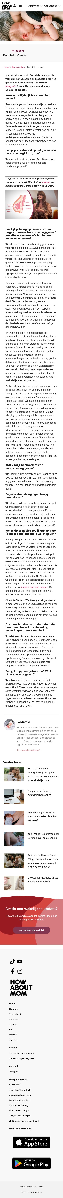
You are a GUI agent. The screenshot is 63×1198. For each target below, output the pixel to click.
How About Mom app (20, 1128)
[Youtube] (20, 961)
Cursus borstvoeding (19, 1100)
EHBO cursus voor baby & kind (24, 1120)
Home (7, 67)
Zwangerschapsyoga (20, 1095)
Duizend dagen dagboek (21, 1058)
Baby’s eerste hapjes (19, 1115)
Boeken (13, 1047)
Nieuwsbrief (15, 1014)
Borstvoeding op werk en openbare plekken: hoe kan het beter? (42, 816)
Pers (11, 1029)
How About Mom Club (20, 1090)
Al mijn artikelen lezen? (28, 750)
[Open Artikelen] (41, 6)
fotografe (11, 86)
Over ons (13, 1009)
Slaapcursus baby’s (19, 1110)
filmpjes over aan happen (34, 587)
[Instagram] (20, 971)
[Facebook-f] (12, 971)
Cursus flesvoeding (18, 1105)
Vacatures (14, 1019)
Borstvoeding (18, 67)
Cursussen (14, 1084)
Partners (13, 1039)
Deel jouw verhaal (18, 1079)
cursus (46, 182)
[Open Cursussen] (59, 6)
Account (13, 1066)
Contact (13, 1034)
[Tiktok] (12, 961)
